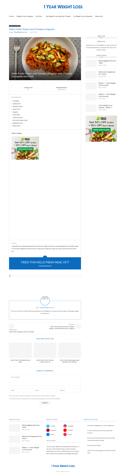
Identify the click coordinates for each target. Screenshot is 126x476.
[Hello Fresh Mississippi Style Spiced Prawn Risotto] (69, 350)
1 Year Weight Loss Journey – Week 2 (105, 106)
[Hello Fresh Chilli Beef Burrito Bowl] (20, 350)
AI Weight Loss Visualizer (83, 16)
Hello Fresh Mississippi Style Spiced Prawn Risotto (69, 361)
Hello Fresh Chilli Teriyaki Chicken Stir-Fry (44, 361)
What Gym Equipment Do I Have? (107, 73)
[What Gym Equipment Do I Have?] (91, 74)
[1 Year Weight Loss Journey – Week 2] (91, 108)
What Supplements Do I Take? (107, 62)
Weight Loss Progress (25, 16)
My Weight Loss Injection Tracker (58, 16)
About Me (99, 16)
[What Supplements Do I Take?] (91, 63)
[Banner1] (101, 129)
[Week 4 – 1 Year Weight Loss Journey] (91, 86)
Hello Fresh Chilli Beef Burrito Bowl (20, 361)
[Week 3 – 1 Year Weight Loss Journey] (91, 97)
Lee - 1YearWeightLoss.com (19, 32)
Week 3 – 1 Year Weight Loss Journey (107, 95)
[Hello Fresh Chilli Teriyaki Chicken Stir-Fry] (45, 350)
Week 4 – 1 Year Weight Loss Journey (107, 84)
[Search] (116, 16)
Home (11, 16)
